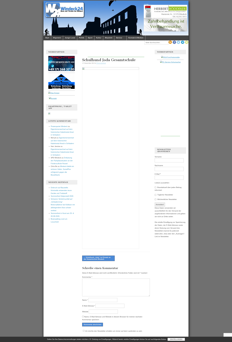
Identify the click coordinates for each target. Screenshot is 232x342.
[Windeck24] (116, 18)
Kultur (98, 38)
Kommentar (87, 277)
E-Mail (158, 174)
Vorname (158, 157)
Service (119, 38)
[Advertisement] (116, 53)
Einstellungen (176, 339)
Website (85, 312)
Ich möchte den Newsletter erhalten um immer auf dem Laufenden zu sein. (113, 331)
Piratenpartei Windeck (59, 126)
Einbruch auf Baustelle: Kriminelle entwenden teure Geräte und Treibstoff (61, 190)
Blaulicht (108, 38)
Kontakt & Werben (135, 38)
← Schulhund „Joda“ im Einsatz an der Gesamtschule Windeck (97, 258)
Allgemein (57, 38)
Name (85, 300)
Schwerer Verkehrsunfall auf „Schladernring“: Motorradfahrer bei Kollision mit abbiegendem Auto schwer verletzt (63, 204)
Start (47, 38)
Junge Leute (70, 38)
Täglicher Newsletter (165, 195)
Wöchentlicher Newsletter (167, 199)
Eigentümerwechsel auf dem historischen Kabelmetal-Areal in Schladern (62, 132)
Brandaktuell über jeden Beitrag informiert (168, 188)
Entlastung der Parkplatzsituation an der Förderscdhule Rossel (62, 160)
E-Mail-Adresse (88, 306)
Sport (90, 38)
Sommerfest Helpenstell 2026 (62, 196)
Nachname (159, 165)
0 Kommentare (101, 63)
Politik (81, 38)
